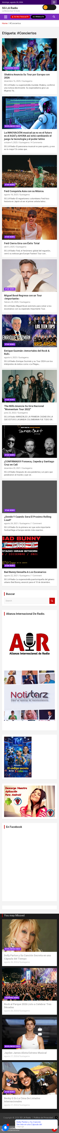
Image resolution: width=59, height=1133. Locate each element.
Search (52, 601)
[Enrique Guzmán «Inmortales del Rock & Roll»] (29, 330)
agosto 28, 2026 (11, 962)
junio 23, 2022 (10, 413)
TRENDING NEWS (12, 68)
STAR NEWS (10, 185)
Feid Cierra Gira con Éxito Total (22, 243)
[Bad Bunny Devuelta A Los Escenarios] (29, 552)
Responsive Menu (54, 2)
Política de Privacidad (43, 1117)
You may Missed (14, 915)
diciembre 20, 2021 (12, 468)
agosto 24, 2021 (11, 523)
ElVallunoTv (40, 17)
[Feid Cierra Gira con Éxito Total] (29, 223)
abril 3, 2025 (9, 247)
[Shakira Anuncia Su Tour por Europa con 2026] (29, 54)
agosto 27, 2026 (11, 1056)
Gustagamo (27, 81)
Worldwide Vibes (12, 126)
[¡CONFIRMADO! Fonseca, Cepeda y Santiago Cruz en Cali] (29, 441)
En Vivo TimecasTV (21, 17)
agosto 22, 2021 (11, 576)
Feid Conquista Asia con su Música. (24, 191)
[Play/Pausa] (54, 1129)
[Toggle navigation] (5, 17)
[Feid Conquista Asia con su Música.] (29, 171)
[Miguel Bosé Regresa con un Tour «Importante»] (29, 275)
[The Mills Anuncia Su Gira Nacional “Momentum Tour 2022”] (29, 386)
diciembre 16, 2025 (12, 81)
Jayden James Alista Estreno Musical (25, 1052)
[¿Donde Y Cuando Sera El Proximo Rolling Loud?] (29, 496)
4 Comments (36, 142)
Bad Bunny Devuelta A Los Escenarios (25, 572)
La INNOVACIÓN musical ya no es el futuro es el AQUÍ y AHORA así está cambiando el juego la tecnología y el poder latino (28, 135)
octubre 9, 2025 (11, 142)
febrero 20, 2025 (11, 302)
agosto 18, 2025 (11, 195)
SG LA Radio (10, 8)
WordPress (38, 1121)
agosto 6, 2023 (10, 357)
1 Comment (36, 523)
